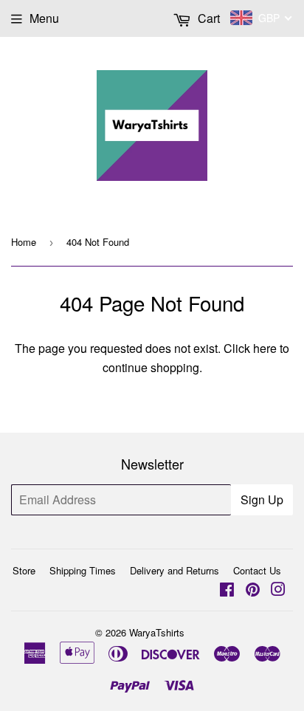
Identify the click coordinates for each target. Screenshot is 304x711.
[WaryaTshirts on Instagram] (278, 590)
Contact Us (257, 570)
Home (23, 242)
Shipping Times (82, 570)
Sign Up (262, 499)
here (265, 348)
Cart (207, 18)
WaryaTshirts (156, 632)
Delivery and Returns (174, 570)
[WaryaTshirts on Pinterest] (252, 590)
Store (24, 570)
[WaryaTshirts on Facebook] (227, 590)
